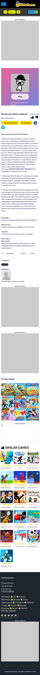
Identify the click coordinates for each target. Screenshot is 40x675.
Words (24, 608)
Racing (23, 605)
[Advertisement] (20, 40)
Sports (15, 608)
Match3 (30, 602)
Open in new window (10, 123)
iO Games (19, 602)
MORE (31, 12)
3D (14, 596)
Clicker (4, 605)
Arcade (17, 599)
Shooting (5, 608)
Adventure (5, 599)
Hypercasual (6, 602)
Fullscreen (27, 123)
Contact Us (6, 589)
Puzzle (14, 605)
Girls (25, 599)
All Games (5, 596)
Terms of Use (7, 586)
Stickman (5, 265)
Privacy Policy (7, 583)
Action (22, 596)
